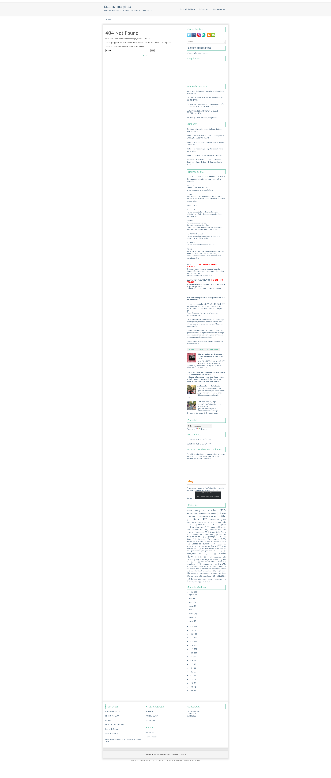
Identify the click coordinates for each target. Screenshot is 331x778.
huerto (222, 553)
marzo (191, 614)
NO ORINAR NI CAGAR (195, 234)
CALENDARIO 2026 (193, 711)
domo (189, 539)
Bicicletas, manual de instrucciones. (200, 275)
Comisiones (150, 720)
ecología (215, 539)
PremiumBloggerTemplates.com (173, 760)
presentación (195, 571)
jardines (190, 559)
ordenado (190, 181)
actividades (209, 510)
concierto (200, 532)
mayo (191, 606)
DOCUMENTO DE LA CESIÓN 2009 (199, 444)
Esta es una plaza (117, 7)
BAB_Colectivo (192, 522)
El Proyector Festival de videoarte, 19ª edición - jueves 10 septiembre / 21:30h (210, 356)
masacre (204, 562)
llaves (188, 562)
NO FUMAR (191, 243)
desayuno (190, 537)
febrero (191, 617)
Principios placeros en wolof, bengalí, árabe (202, 118)
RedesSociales (204, 573)
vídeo (192, 454)
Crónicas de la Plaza (217, 532)
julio (190, 598)
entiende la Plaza (204, 541)
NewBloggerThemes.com (192, 760)
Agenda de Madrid (208, 513)
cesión (217, 525)
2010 (191, 683)
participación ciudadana (195, 566)
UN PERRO (190, 221)
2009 (191, 687)
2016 (191, 660)
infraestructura (215, 557)
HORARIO (149, 711)
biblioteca (205, 522)
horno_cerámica (207, 554)
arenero (213, 516)
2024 (191, 630)
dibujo (200, 537)
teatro (196, 579)
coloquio (213, 527)
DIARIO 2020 (191, 716)
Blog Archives (212, 349)
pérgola (223, 566)
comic (223, 527)
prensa (223, 569)
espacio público (220, 541)
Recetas (193, 573)
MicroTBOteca (216, 562)
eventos (220, 544)
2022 (191, 638)
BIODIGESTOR (192, 205)
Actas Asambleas (111, 733)
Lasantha (160, 760)
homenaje (220, 551)
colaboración (198, 527)
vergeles (220, 579)
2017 (191, 657)
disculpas (220, 537)
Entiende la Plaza (187, 9)
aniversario (203, 516)
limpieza (216, 559)
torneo (203, 579)
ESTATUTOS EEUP (112, 716)
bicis (224, 522)
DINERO (189, 249)
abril (190, 610)
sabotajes (194, 576)
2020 (191, 645)
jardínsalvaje (204, 560)
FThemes (141, 760)
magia (195, 562)
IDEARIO (108, 720)
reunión (215, 573)
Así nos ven (204, 9)
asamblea (214, 519)
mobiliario (191, 564)
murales (206, 564)
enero (191, 621)
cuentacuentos (208, 534)
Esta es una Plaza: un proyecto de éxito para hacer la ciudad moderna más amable (206, 373)
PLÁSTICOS (191, 210)
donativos (201, 539)
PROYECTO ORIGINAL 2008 (114, 725)
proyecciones (207, 571)
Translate (204, 429)
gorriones (208, 551)
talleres (221, 575)
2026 (191, 592)
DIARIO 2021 (191, 714)
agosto (191, 595)
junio (191, 602)
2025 (191, 626)
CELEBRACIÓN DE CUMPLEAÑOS (198, 280)
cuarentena (195, 534)
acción (189, 510)
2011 (191, 679)
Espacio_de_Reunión (200, 543)
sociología (207, 576)
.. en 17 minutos (151, 737)
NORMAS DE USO (152, 716)
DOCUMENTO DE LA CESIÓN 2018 (199, 439)
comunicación (215, 530)
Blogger (183, 754)
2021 (191, 642)
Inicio (108, 20)
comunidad (190, 532)
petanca (205, 569)
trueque (210, 579)
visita (203, 582)
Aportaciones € (219, 9)
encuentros (191, 541)
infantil (198, 556)
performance (211, 566)
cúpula (219, 534)
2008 (191, 691)
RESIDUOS (190, 185)
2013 (191, 672)
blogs (193, 525)
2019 (191, 649)
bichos (215, 522)
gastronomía (195, 551)
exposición (190, 546)
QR (217, 571)
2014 (191, 668)
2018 (191, 653)
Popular (192, 349)
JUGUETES (191, 265)
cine (224, 524)
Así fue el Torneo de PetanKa (208, 386)
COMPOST (190, 194)
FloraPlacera (206, 548)
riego (224, 573)
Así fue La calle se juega (206, 402)
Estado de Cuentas (112, 729)
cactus (199, 525)
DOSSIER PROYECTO (112, 711)
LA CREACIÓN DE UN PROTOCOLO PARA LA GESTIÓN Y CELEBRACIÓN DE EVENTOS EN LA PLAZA (206, 105)
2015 (191, 664)
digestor (210, 537)
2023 (191, 634)
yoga (208, 582)
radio (224, 571)
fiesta (213, 546)
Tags (201, 349)
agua (224, 513)
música (218, 564)
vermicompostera (193, 582)
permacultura (194, 569)
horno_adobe (192, 554)
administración (192, 513)
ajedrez (192, 516)
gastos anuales (220, 548)
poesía (214, 569)
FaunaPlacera (203, 546)
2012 (191, 676)
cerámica (209, 525)
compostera (197, 529)
